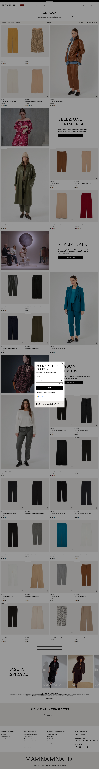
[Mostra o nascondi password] (61, 381)
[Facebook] (42, 396)
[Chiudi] (62, 363)
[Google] (38, 396)
